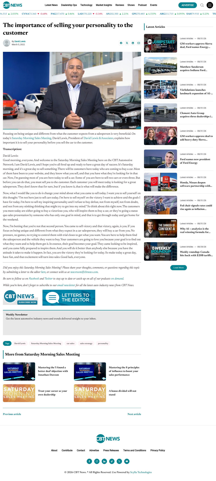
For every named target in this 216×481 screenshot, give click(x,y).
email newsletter (66, 285)
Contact (81, 450)
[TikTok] (111, 461)
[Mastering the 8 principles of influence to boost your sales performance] (90, 371)
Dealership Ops (69, 5)
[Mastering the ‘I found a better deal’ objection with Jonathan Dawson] (19, 371)
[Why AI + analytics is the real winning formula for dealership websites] (160, 228)
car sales (70, 343)
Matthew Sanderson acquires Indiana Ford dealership (192, 69)
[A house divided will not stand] (90, 393)
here (43, 272)
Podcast (142, 5)
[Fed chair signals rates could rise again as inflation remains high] (160, 205)
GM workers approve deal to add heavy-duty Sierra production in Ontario (196, 138)
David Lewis (20, 41)
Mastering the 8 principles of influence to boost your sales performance (124, 371)
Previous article (12, 414)
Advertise (94, 450)
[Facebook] (121, 43)
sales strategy (86, 343)
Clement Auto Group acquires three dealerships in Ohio (196, 115)
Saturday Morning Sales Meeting (31, 138)
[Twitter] (119, 461)
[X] (127, 43)
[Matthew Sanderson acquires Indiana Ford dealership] (160, 66)
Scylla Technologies (141, 472)
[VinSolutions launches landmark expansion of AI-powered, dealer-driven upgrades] (160, 89)
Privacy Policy (157, 450)
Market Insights (104, 5)
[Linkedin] (132, 43)
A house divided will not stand (122, 393)
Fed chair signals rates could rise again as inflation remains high (196, 207)
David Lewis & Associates (98, 138)
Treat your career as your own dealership (52, 393)
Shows (131, 5)
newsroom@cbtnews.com (84, 272)
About (54, 450)
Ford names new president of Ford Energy (195, 161)
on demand (117, 278)
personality (103, 343)
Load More (179, 267)
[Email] (138, 43)
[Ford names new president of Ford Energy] (160, 159)
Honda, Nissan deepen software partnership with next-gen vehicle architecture (195, 184)
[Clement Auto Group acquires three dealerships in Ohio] (160, 112)
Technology (86, 5)
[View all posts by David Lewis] (7, 43)
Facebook (34, 278)
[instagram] (96, 461)
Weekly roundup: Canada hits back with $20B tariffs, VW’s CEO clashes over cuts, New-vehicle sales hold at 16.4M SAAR (196, 254)
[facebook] (89, 461)
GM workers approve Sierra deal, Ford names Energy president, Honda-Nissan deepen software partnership (196, 46)
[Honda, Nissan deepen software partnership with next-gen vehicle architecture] (160, 182)
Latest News (51, 5)
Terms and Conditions (134, 450)
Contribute (67, 450)
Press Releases (111, 450)
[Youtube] (126, 461)
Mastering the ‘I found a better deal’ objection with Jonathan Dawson (53, 371)
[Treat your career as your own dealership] (19, 393)
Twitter (48, 278)
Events (153, 5)
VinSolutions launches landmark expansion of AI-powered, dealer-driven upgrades (195, 92)
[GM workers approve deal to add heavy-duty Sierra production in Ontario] (160, 136)
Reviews (119, 5)
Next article (134, 414)
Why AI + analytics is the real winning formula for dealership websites (194, 231)
